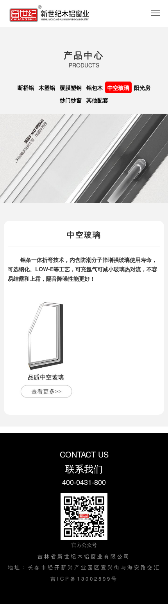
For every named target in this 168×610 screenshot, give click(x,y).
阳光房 (142, 87)
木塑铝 (47, 87)
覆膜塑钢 (71, 87)
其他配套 (97, 100)
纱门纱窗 (71, 100)
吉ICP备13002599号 (84, 578)
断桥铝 (26, 87)
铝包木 (94, 87)
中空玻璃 (118, 87)
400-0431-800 (84, 482)
